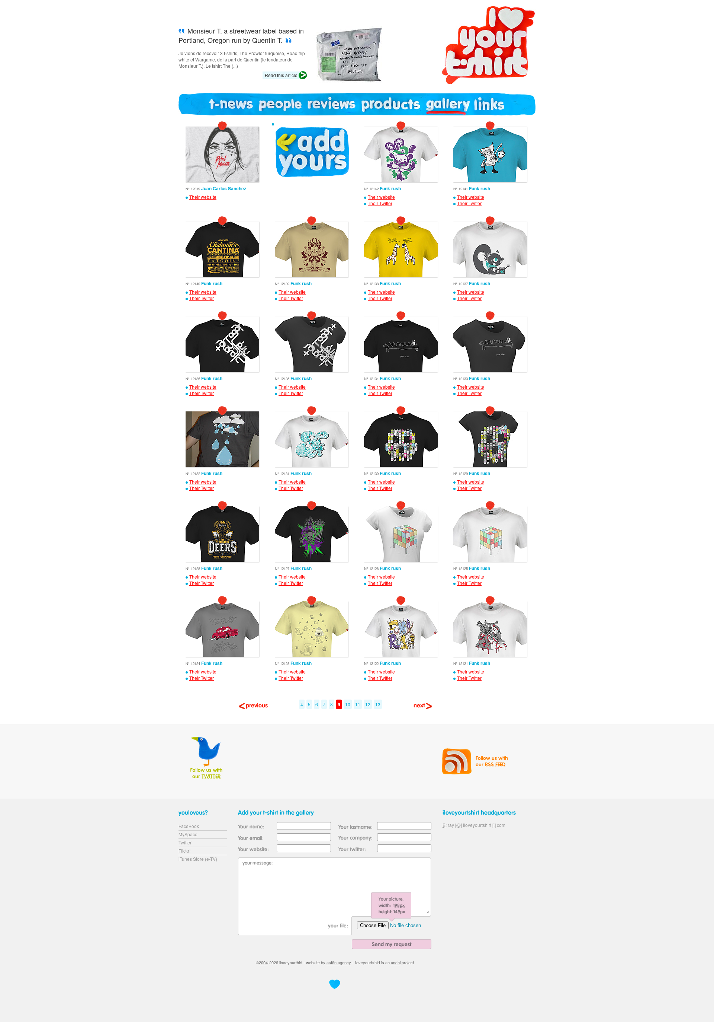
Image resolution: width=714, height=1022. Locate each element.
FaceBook (188, 826)
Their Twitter (380, 203)
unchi (396, 962)
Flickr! (184, 850)
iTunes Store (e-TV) (197, 859)
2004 (263, 962)
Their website (202, 197)
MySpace (187, 834)
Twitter (185, 842)
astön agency (339, 962)
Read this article (281, 75)
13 (377, 704)
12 (367, 704)
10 (347, 704)
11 (357, 704)
